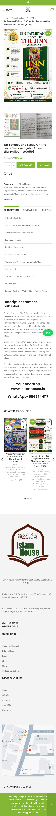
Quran (5, 666)
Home (6, 18)
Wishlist (5, 695)
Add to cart (25, 165)
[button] (48, 426)
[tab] (11, 209)
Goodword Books (15, 477)
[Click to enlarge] (8, 108)
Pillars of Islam (8, 651)
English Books (10, 190)
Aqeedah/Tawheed (12, 187)
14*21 (31, 18)
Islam (4, 656)
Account (6, 700)
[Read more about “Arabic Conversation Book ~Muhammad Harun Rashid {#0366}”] (23, 426)
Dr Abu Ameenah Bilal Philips (35, 187)
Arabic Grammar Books (15, 467)
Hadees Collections (11, 671)
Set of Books (40, 486)
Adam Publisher (19, 18)
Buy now (44, 165)
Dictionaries (20, 474)
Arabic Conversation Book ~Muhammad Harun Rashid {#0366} (15, 458)
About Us (6, 705)
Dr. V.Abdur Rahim (40, 474)
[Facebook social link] (28, 3)
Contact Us (7, 710)
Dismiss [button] (51, 804)
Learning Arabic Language (15, 472)
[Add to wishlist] (5, 173)
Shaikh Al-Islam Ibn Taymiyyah (34, 194)
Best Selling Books (40, 484)
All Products (27, 184)
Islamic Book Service (27, 190)
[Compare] (10, 173)
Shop (4, 661)
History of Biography (11, 646)
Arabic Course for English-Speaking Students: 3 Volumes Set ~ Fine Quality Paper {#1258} (40, 461)
